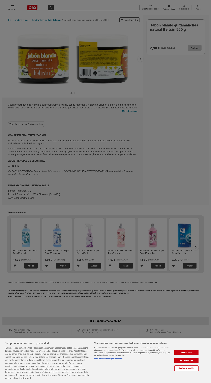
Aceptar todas (186, 352)
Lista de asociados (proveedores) (108, 358)
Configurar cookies (186, 368)
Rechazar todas (186, 360)
